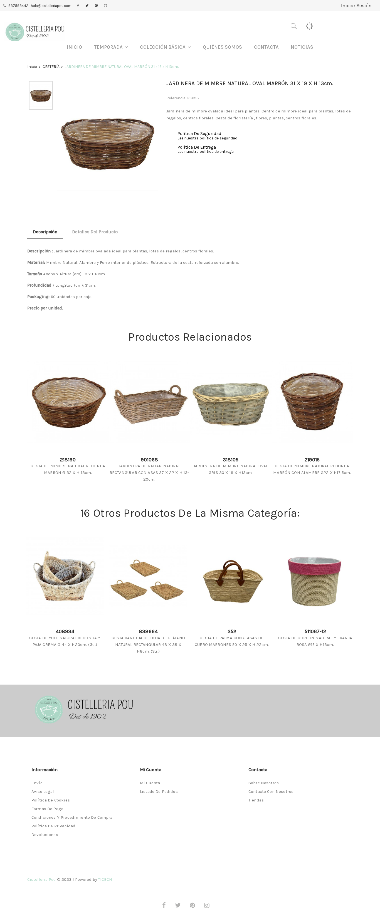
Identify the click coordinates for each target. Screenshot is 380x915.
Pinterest (96, 6)
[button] (111, 47)
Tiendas (256, 800)
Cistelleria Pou (41, 879)
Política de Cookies (50, 800)
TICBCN (105, 879)
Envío (37, 782)
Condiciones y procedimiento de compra (72, 817)
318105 (230, 460)
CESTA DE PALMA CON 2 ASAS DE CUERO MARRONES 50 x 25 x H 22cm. (232, 641)
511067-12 (315, 631)
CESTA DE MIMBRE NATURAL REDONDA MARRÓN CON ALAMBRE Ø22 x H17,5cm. (312, 469)
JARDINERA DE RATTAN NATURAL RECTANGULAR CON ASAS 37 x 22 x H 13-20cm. (149, 472)
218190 (68, 460)
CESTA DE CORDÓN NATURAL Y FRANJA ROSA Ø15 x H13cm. (315, 641)
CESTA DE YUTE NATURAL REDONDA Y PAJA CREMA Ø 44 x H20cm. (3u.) (65, 641)
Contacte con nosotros (270, 791)
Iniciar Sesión (356, 6)
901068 (149, 460)
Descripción (45, 231)
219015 (312, 460)
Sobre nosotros (263, 782)
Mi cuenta (150, 782)
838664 (148, 631)
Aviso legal (42, 791)
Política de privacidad (53, 825)
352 (232, 631)
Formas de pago (47, 808)
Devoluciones (44, 834)
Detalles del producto (95, 231)
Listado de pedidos (159, 791)
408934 (65, 631)
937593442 (18, 6)
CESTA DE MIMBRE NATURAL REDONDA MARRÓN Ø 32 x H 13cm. (68, 469)
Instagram (105, 6)
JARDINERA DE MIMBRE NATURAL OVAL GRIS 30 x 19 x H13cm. (230, 469)
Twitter (86, 6)
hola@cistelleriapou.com (51, 6)
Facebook (78, 6)
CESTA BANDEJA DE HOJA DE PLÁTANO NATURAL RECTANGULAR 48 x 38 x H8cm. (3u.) (148, 644)
